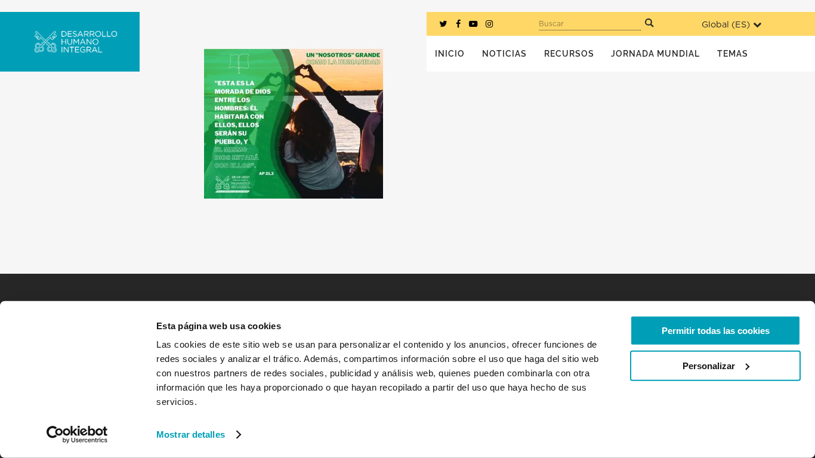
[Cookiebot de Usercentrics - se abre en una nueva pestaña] (77, 435)
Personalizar (709, 365)
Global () (726, 24)
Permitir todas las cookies (716, 331)
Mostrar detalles (190, 434)
